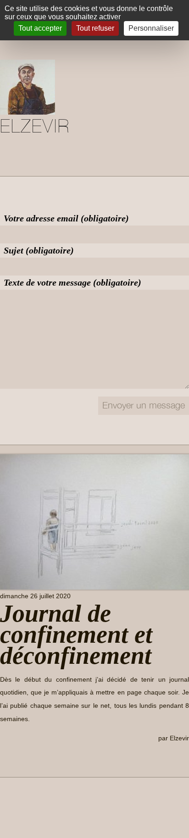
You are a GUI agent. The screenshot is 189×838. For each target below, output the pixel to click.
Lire (13, 759)
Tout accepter (40, 28)
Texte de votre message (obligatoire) (72, 282)
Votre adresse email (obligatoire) (66, 218)
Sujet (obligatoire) (39, 250)
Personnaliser (151, 28)
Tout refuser (95, 28)
